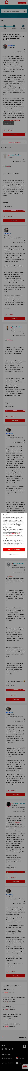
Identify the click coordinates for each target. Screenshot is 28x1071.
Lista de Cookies (8, 535)
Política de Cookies (15, 533)
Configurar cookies (14, 554)
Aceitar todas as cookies (14, 549)
